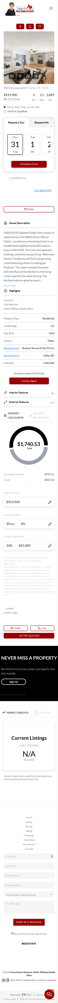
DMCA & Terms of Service (31, 999)
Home (29, 817)
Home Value (29, 840)
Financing (29, 835)
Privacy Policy (10, 999)
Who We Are (29, 844)
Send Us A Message (29, 922)
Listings (29, 822)
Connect (29, 849)
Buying (29, 826)
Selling (29, 831)
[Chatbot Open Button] (49, 994)
